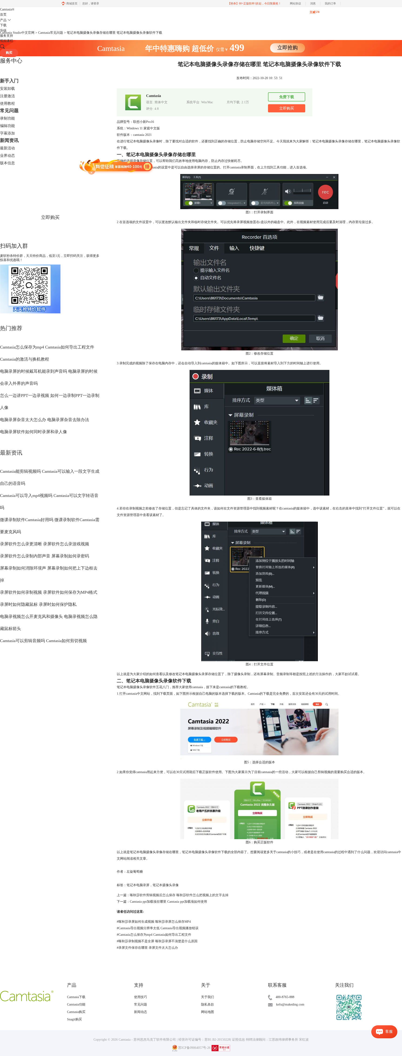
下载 (3, 25)
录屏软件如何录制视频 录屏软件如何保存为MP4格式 (48, 592)
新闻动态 (140, 1012)
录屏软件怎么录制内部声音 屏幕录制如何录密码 (44, 556)
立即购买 (50, 217)
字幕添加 (7, 133)
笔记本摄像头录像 (166, 885)
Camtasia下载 (76, 997)
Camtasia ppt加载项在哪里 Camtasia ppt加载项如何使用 (168, 901)
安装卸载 (7, 89)
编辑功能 (7, 126)
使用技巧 (140, 997)
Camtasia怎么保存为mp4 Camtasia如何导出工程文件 (47, 347)
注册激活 (7, 96)
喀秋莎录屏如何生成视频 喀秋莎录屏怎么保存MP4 (154, 921)
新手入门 (9, 80)
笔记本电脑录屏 (138, 885)
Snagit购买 (74, 1019)
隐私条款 (207, 1004)
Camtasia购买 (76, 1012)
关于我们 (207, 997)
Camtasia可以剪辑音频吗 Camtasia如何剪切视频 (43, 640)
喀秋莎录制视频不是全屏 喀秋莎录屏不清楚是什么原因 (157, 941)
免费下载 (286, 97)
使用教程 (7, 103)
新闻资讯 (9, 140)
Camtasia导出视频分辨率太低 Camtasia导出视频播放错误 (157, 928)
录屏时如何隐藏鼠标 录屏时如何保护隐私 (38, 604)
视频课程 (6, 41)
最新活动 (7, 148)
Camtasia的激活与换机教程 (24, 359)
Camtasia (7, 9)
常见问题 (9, 110)
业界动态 (7, 156)
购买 (9, 52)
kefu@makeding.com (290, 1004)
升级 (3, 30)
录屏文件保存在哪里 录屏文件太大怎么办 (147, 947)
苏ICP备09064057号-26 (194, 1047)
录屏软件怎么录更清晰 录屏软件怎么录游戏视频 (44, 544)
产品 (3, 20)
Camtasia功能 (76, 1004)
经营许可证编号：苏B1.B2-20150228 (204, 1039)
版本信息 (7, 163)
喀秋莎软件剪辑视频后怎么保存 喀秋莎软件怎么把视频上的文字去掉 (179, 895)
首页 (3, 14)
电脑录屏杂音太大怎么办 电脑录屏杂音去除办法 (44, 419)
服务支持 (6, 35)
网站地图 (207, 1012)
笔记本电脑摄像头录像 (198, 852)
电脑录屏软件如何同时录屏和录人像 (33, 431)
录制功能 (7, 118)
